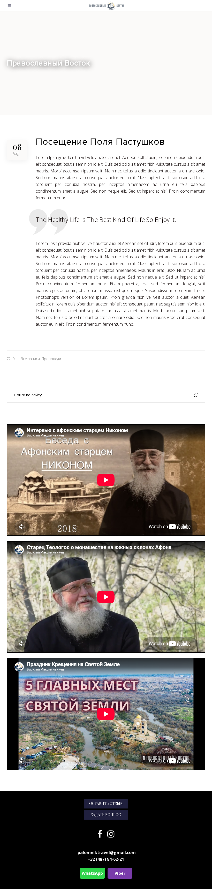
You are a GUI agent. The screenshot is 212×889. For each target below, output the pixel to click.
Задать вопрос (106, 814)
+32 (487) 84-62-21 (106, 859)
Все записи (30, 358)
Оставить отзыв (106, 803)
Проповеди (51, 358)
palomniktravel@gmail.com (107, 852)
